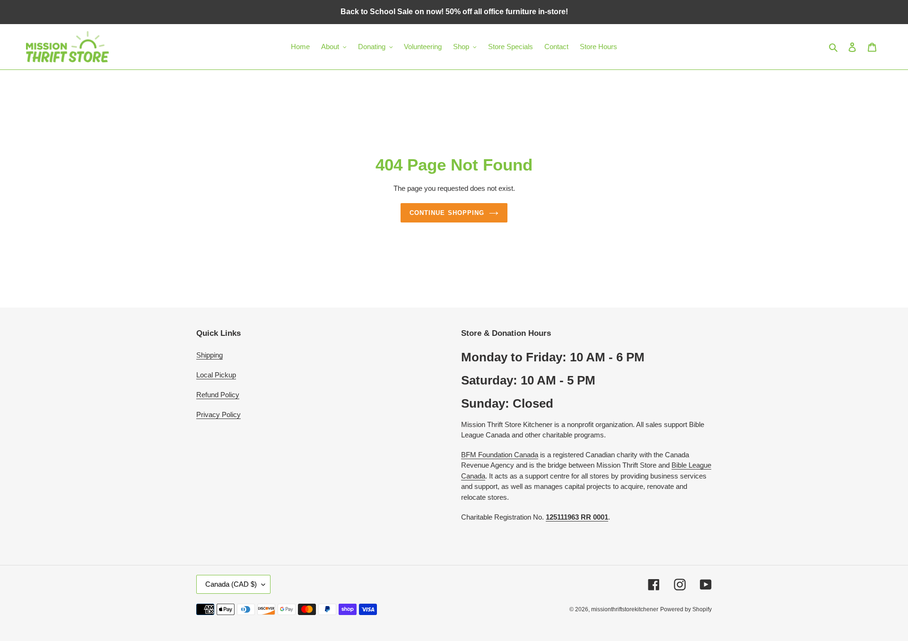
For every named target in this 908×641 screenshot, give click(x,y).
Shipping (209, 355)
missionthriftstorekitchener (624, 609)
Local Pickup (216, 375)
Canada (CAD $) (231, 584)
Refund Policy (217, 395)
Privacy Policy (218, 414)
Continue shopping (447, 212)
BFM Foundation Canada (499, 455)
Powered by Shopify (686, 609)
